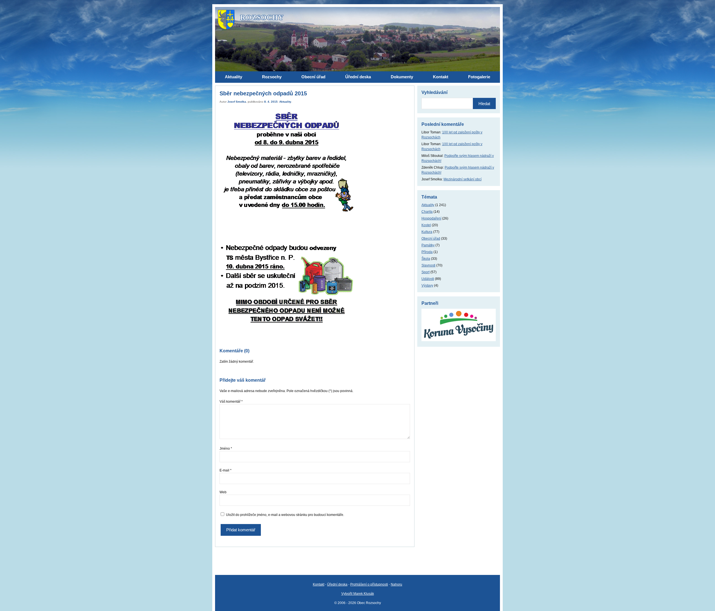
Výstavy (427, 285)
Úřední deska (337, 584)
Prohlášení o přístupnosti (369, 584)
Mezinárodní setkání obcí (463, 179)
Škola (425, 259)
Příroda (427, 252)
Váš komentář (231, 402)
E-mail (226, 470)
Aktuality (285, 101)
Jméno (226, 448)
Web (223, 492)
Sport (425, 272)
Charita (427, 212)
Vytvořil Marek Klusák (357, 594)
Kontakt (318, 584)
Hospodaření (431, 218)
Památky (428, 245)
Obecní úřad (430, 238)
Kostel (426, 225)
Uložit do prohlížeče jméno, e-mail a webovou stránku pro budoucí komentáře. (285, 515)
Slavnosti (428, 265)
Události (427, 279)
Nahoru (396, 584)
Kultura (426, 232)
